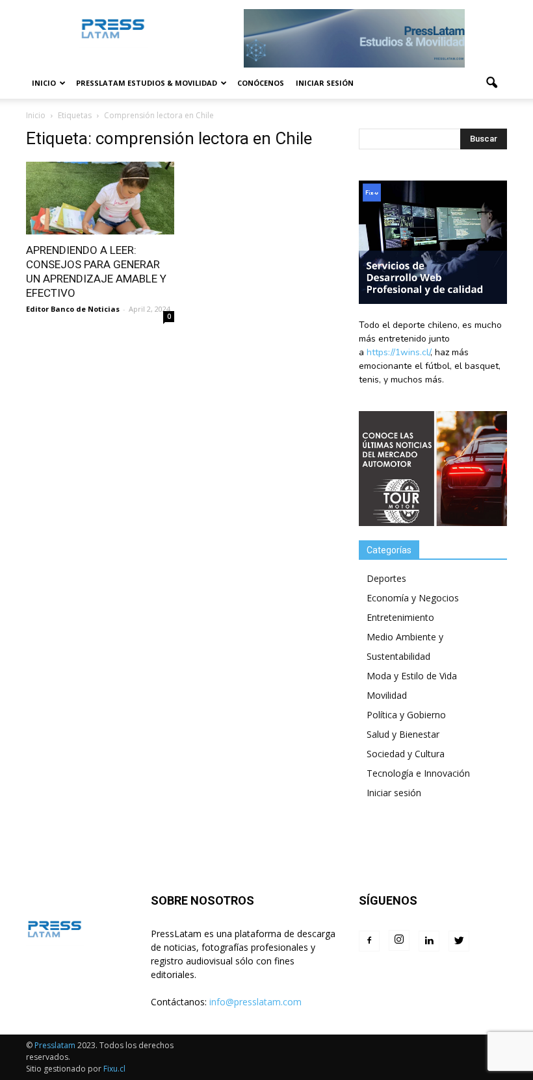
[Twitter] (458, 941)
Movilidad (387, 695)
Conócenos (260, 83)
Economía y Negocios (413, 598)
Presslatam (54, 1045)
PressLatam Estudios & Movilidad (146, 83)
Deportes (386, 578)
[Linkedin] (429, 941)
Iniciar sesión (325, 83)
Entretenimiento (400, 617)
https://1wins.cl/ (398, 352)
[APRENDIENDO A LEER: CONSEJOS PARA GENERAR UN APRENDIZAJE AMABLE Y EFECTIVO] (100, 198)
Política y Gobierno (406, 715)
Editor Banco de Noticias (73, 309)
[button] (491, 83)
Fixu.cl (114, 1068)
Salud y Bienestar (403, 734)
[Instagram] (399, 940)
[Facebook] (369, 941)
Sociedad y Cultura (406, 753)
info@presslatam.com (255, 1002)
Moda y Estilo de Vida (412, 676)
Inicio (44, 83)
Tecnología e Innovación (418, 773)
